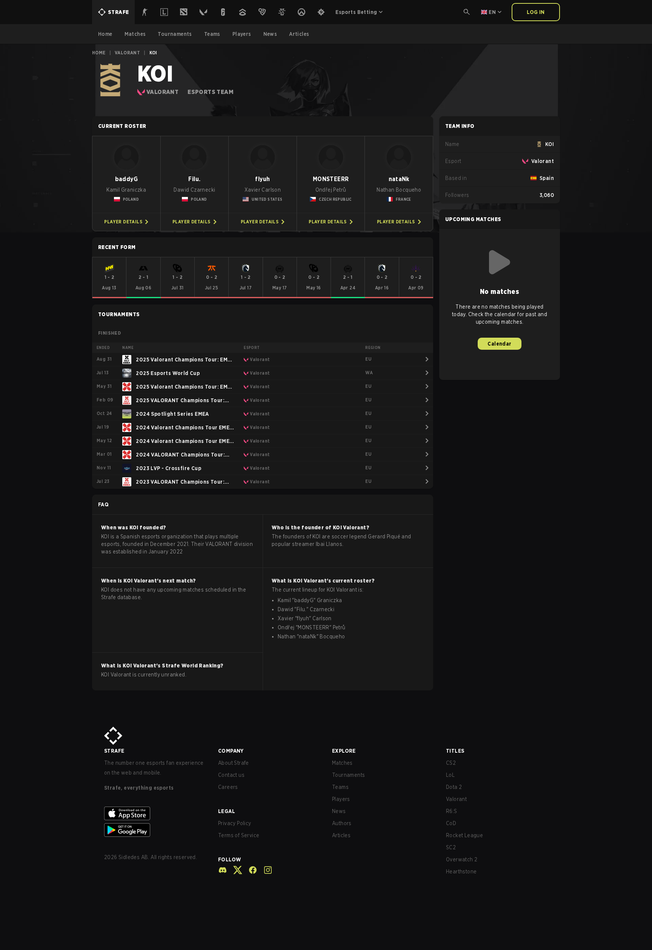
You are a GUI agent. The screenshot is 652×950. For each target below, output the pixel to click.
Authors (342, 823)
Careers (228, 787)
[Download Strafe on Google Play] (155, 830)
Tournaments (348, 775)
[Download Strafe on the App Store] (155, 813)
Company (231, 751)
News (339, 811)
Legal (226, 811)
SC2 (451, 847)
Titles (455, 751)
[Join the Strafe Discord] (222, 870)
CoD (451, 823)
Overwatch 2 (461, 859)
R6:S (451, 811)
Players (341, 799)
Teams (340, 787)
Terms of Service (238, 835)
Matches (342, 763)
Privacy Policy (234, 823)
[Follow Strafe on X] (234, 870)
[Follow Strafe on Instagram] (264, 870)
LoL (450, 775)
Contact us (231, 775)
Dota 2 (454, 787)
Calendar (499, 344)
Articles (341, 835)
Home (99, 52)
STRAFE (114, 751)
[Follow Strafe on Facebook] (249, 870)
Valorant (127, 52)
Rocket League (464, 835)
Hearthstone (461, 872)
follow (229, 859)
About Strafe (233, 763)
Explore (344, 751)
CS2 (451, 763)
